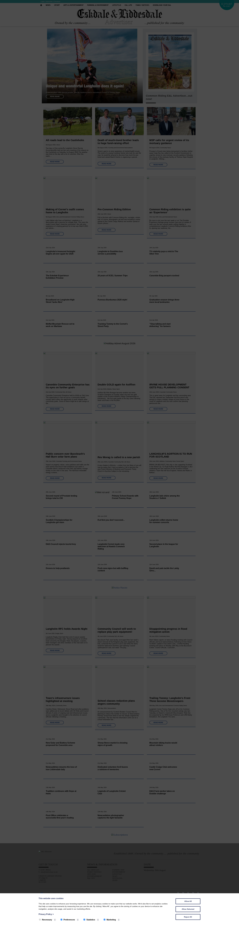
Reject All (188, 917)
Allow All (188, 901)
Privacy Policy (46, 914)
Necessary (47, 920)
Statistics (90, 920)
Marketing (111, 920)
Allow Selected (188, 909)
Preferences (69, 920)
